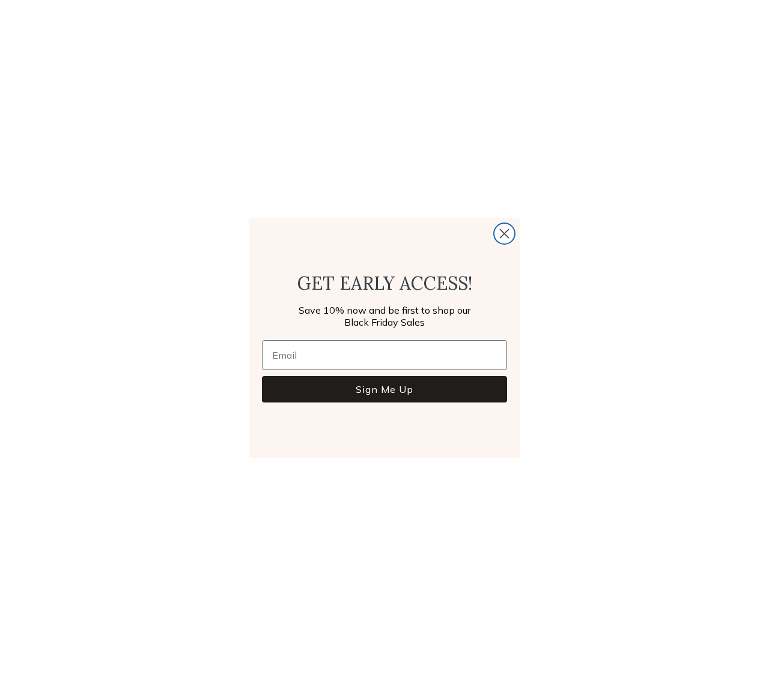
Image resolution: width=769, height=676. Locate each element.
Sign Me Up (384, 389)
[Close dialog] (504, 233)
